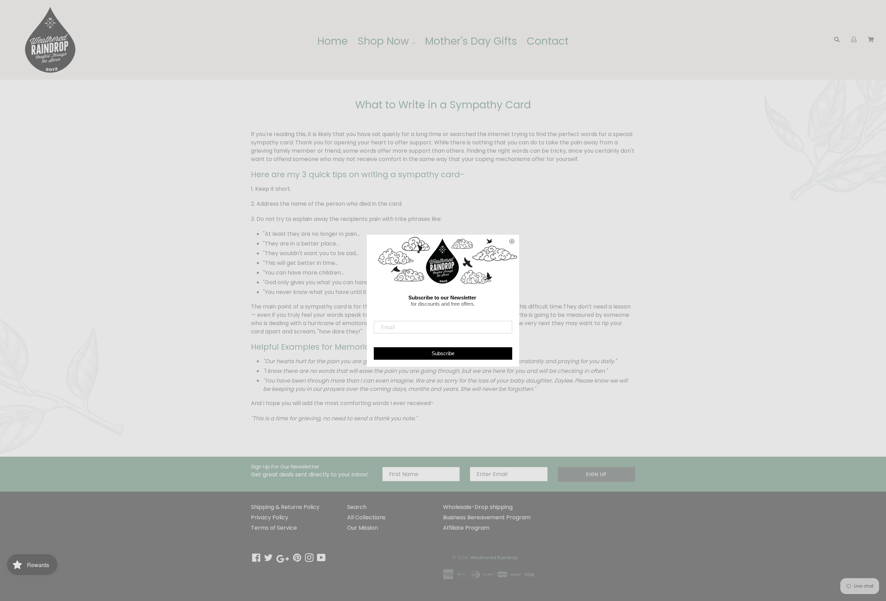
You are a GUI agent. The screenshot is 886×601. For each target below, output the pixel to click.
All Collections (366, 517)
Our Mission (362, 528)
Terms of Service (274, 528)
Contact (548, 41)
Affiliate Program (466, 528)
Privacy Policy (269, 517)
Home (332, 41)
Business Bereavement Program (487, 517)
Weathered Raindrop (494, 557)
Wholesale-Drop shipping (478, 507)
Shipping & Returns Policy (285, 507)
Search (357, 507)
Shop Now (385, 41)
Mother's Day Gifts (471, 41)
